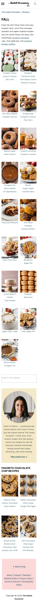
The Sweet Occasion (10, 12)
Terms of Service (12, 581)
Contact (17, 575)
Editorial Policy (11, 578)
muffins (11, 44)
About (9, 575)
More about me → (19, 457)
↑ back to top (19, 567)
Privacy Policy (26, 578)
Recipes (26, 12)
